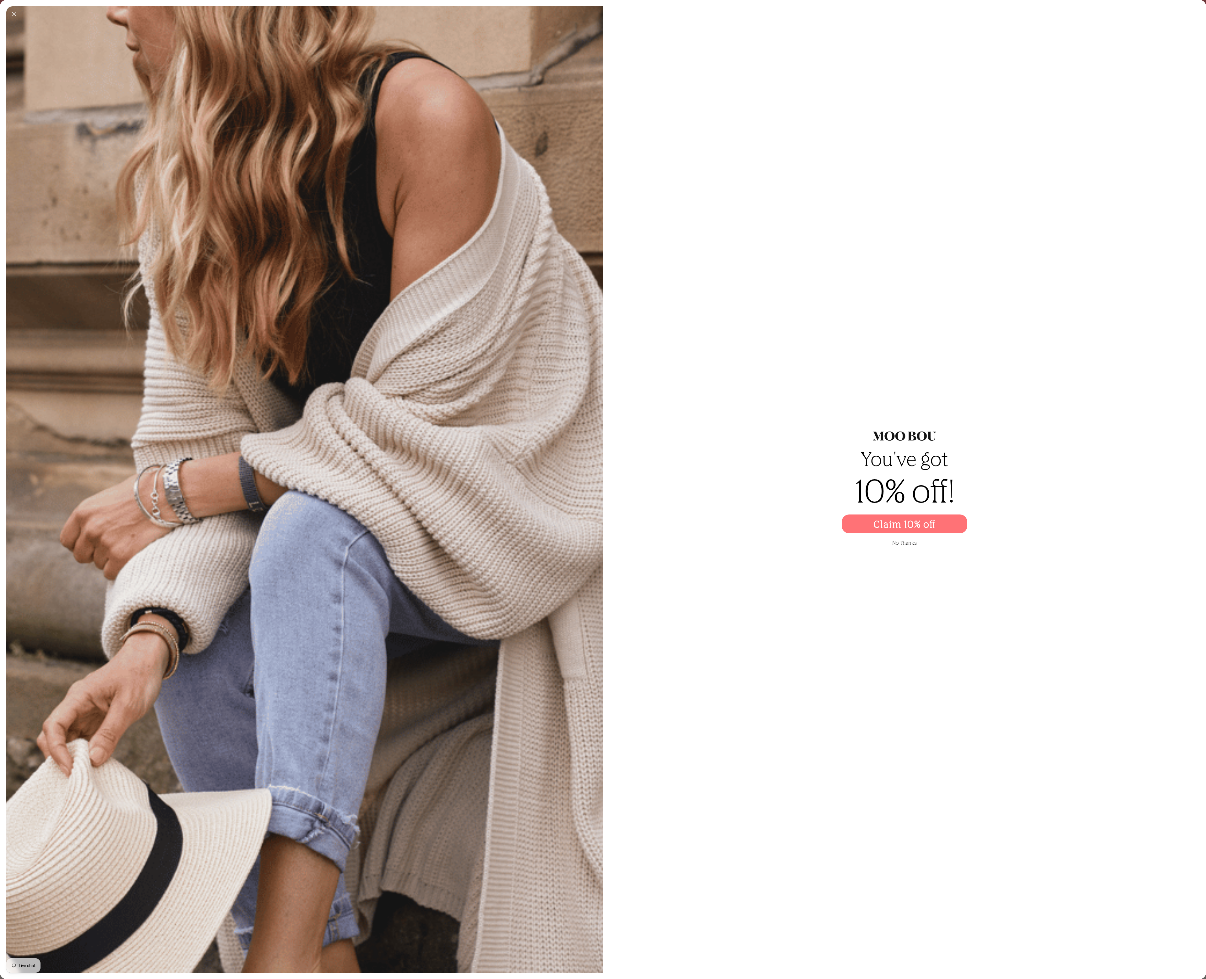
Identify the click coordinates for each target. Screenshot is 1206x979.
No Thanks (904, 543)
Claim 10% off (904, 524)
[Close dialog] (14, 14)
